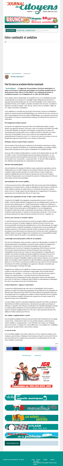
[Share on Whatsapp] (47, 348)
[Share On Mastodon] (53, 348)
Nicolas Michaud (16, 73)
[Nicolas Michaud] (7, 78)
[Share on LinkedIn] (22, 348)
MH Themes (21, 459)
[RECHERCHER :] (49, 30)
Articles (38, 459)
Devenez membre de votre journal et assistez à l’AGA (45, 462)
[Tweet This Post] (16, 348)
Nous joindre (36, 461)
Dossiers (45, 459)
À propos (52, 459)
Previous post (26, 355)
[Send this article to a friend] (35, 348)
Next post (38, 355)
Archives (35, 464)
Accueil (33, 459)
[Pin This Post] (28, 348)
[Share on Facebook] (9, 348)
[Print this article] (41, 348)
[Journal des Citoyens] (31, 8)
